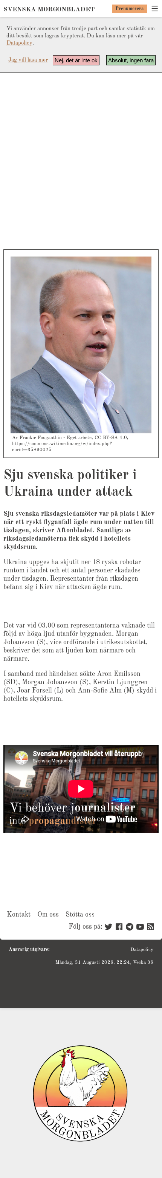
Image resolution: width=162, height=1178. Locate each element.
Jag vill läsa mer (28, 60)
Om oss (48, 914)
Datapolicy (19, 43)
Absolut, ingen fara (131, 60)
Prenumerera (129, 8)
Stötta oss (80, 914)
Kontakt (19, 914)
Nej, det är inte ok (76, 60)
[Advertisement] (81, 161)
